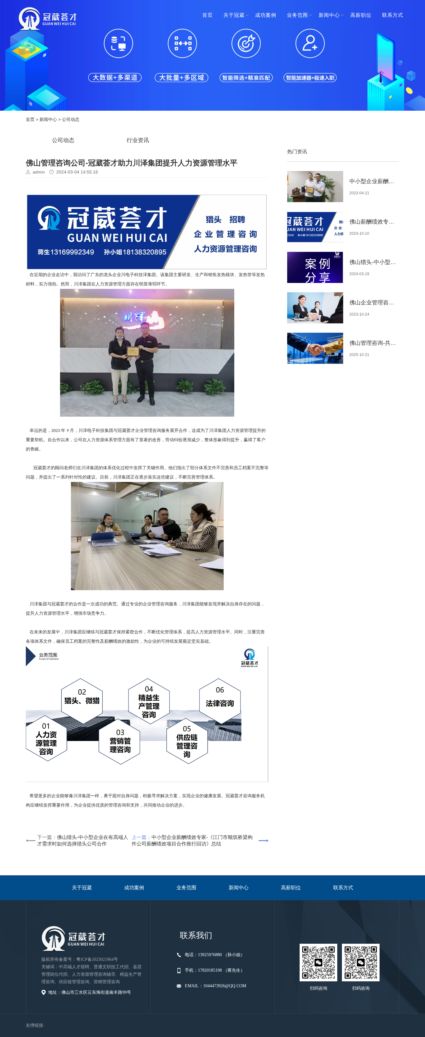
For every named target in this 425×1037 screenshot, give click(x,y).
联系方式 (392, 15)
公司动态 (70, 119)
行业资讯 (138, 140)
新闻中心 (329, 15)
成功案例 (265, 15)
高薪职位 (360, 15)
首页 (207, 15)
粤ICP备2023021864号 (97, 959)
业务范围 (297, 15)
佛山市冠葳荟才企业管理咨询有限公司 (47, 18)
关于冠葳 (234, 15)
